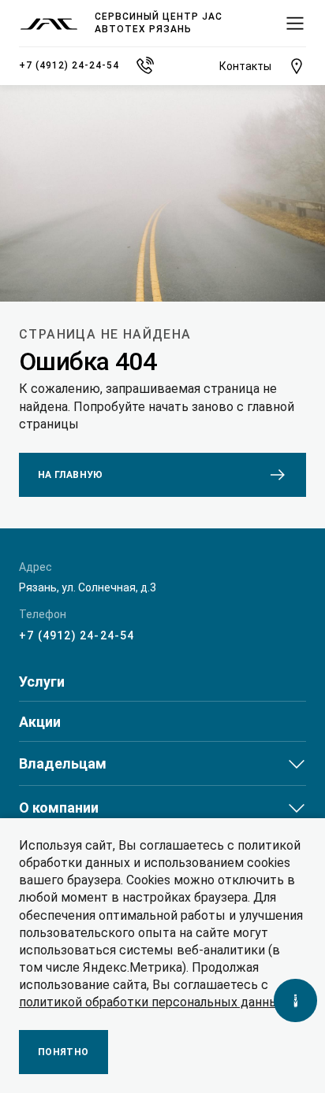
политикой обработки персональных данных (152, 1002)
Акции (40, 722)
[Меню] (295, 24)
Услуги (42, 682)
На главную (70, 474)
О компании (59, 807)
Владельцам (62, 763)
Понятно (63, 1052)
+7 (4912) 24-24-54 (77, 635)
